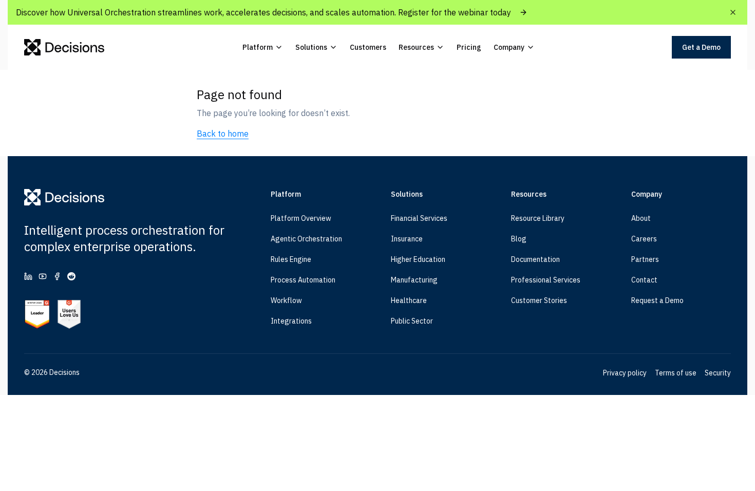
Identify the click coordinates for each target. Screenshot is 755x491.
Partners (645, 259)
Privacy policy (625, 372)
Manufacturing (414, 280)
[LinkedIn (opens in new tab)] (28, 276)
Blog (518, 238)
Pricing (469, 47)
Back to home (223, 133)
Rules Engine (291, 259)
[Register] (523, 12)
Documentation (535, 259)
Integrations (291, 321)
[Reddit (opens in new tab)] (71, 276)
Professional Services (545, 280)
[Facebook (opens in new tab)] (57, 276)
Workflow (286, 300)
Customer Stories (539, 300)
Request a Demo (657, 300)
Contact (644, 280)
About (641, 218)
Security (718, 372)
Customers (368, 47)
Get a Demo (701, 47)
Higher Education (418, 259)
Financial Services (419, 218)
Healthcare (409, 300)
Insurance (407, 238)
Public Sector (412, 321)
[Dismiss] (733, 12)
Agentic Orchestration (306, 238)
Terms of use (675, 372)
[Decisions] (64, 47)
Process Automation (303, 280)
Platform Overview (301, 218)
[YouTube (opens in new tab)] (43, 276)
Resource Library (537, 218)
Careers (644, 238)
